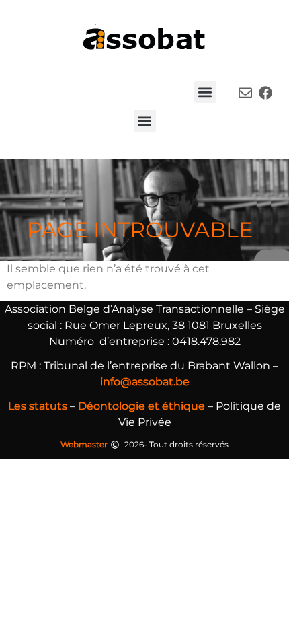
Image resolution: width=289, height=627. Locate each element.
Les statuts (37, 406)
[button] (205, 92)
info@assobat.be (145, 381)
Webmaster (84, 444)
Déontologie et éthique (141, 406)
